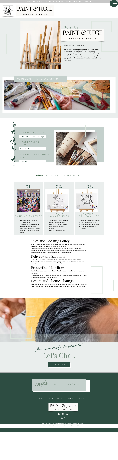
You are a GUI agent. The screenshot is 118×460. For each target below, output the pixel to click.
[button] (114, 3)
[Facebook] (59, 414)
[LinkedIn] (67, 414)
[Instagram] (63, 414)
